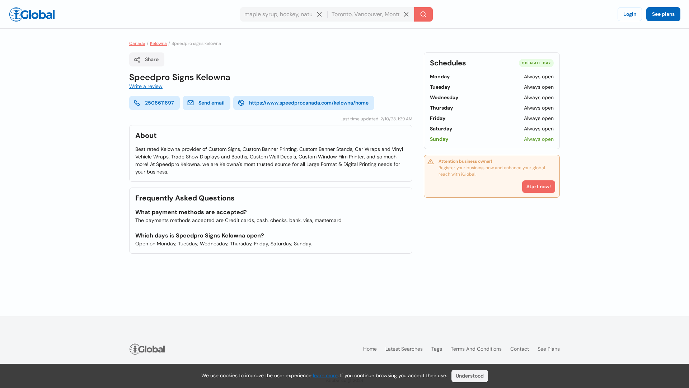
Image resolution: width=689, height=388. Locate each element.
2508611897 (159, 103)
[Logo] (32, 14)
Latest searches (404, 349)
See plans (663, 14)
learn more (325, 375)
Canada (137, 43)
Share (152, 59)
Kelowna (158, 43)
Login (629, 14)
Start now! (538, 186)
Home (370, 349)
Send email (211, 103)
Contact (519, 349)
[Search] (423, 14)
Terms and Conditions (476, 349)
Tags (436, 349)
